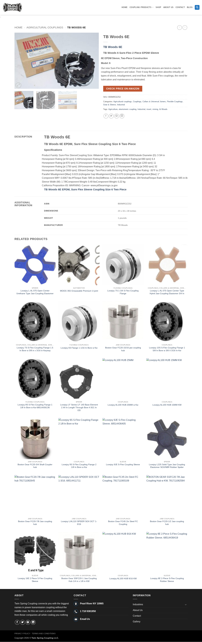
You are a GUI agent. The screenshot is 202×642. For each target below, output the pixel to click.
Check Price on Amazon (122, 88)
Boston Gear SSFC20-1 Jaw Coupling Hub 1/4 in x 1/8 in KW (79, 579)
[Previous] (20, 60)
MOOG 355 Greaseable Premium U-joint (79, 291)
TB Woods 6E (112, 47)
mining (155, 109)
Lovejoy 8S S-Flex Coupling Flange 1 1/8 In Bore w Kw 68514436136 (35, 406)
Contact (180, 7)
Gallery (136, 621)
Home (124, 7)
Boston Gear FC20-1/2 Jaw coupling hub (167, 522)
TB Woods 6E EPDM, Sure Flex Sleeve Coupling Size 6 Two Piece (85, 189)
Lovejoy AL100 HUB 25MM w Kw (123, 405)
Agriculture (113, 109)
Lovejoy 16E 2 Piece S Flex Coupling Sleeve (35, 579)
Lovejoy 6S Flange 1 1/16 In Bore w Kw (79, 348)
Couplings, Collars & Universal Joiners (149, 101)
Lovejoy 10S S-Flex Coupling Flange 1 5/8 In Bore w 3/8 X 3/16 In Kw (167, 349)
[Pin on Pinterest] (116, 116)
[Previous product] (184, 27)
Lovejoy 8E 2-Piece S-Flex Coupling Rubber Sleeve (167, 579)
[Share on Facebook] (106, 116)
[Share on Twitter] (111, 116)
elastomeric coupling (127, 109)
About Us (168, 7)
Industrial (121, 105)
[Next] (93, 60)
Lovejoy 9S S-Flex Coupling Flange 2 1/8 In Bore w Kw (79, 465)
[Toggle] (186, 604)
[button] (197, 7)
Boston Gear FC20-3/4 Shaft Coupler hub (35, 465)
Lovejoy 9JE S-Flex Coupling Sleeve (123, 464)
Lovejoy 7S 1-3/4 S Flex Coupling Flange (123, 292)
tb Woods (163, 109)
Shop (158, 7)
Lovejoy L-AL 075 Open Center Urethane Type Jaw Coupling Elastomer (35, 292)
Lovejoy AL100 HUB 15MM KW (166, 405)
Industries (138, 604)
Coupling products (140, 7)
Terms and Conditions (43, 634)
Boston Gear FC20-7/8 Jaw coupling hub (35, 522)
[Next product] (179, 27)
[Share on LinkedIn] (121, 116)
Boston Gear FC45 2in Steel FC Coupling (123, 522)
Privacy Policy (22, 634)
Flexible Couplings (175, 101)
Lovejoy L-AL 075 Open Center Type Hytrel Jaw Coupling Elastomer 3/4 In (167, 292)
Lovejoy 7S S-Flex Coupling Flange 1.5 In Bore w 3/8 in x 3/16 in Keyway (35, 349)
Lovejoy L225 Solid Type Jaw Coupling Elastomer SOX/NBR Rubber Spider (167, 465)
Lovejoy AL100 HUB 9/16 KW (123, 578)
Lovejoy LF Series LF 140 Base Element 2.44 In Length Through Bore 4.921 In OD (79, 407)
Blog (190, 7)
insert (149, 109)
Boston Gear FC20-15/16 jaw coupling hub (123, 349)
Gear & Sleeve (109, 105)
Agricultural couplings (44, 27)
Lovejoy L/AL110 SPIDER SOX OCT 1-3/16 (79, 522)
